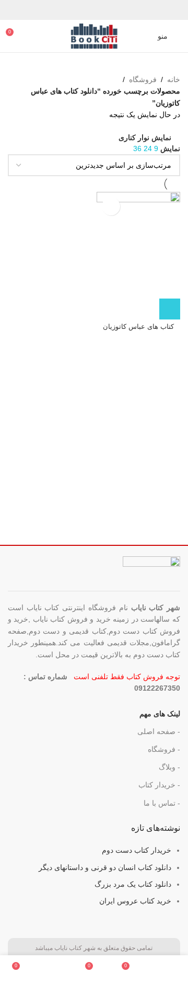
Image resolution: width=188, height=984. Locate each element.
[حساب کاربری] (143, 36)
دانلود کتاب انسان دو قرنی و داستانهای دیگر (105, 867)
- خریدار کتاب (159, 785)
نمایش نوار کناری (145, 137)
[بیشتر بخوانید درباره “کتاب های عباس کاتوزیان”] (169, 309)
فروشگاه (143, 79)
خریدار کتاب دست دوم (136, 850)
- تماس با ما (162, 803)
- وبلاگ (169, 767)
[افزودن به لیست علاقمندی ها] (111, 206)
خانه (173, 79)
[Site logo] (94, 35)
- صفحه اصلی (158, 731)
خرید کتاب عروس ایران (135, 901)
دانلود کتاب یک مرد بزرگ (133, 884)
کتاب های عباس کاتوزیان (138, 326)
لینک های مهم (159, 714)
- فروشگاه (164, 749)
